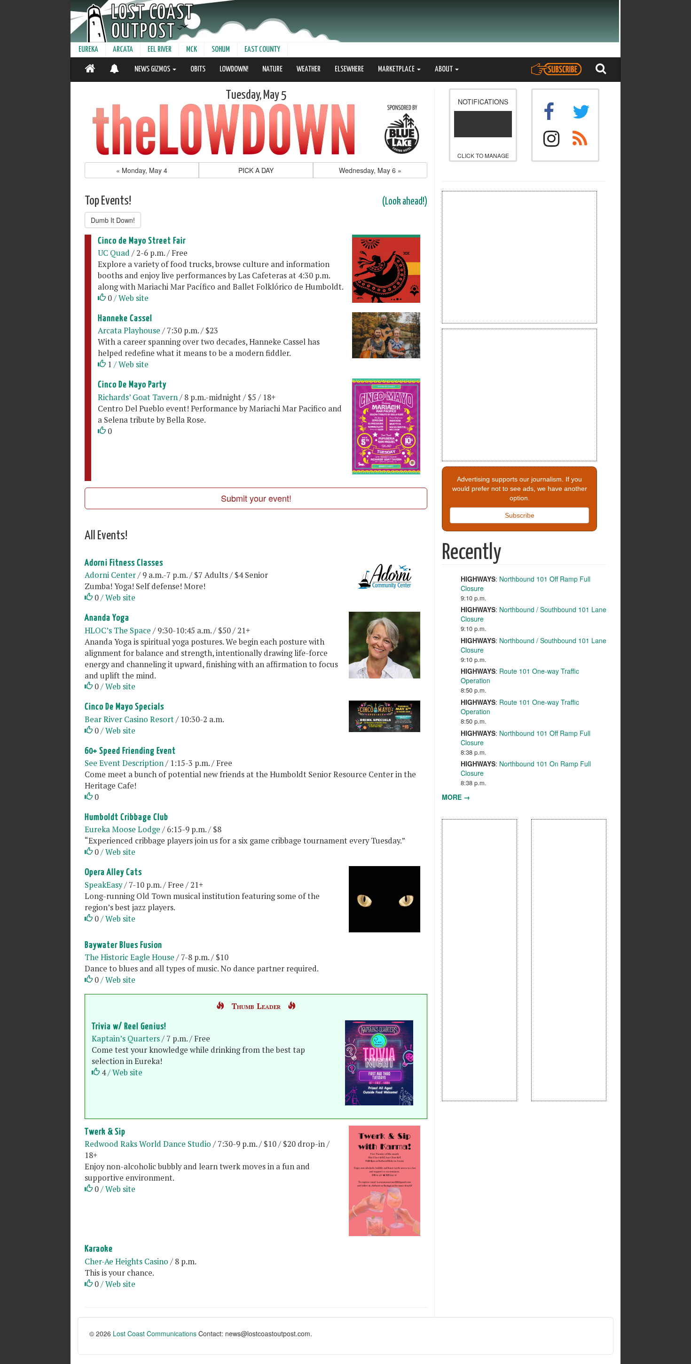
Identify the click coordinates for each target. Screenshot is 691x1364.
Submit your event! (256, 498)
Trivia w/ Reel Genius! (129, 1026)
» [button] (370, 170)
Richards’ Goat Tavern (138, 397)
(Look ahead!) (404, 201)
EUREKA (88, 50)
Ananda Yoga (107, 618)
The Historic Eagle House (129, 957)
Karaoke (99, 1249)
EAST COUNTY (262, 50)
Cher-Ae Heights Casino (126, 1261)
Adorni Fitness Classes (124, 563)
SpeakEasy (103, 885)
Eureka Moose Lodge (122, 829)
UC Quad (114, 253)
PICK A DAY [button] (256, 170)
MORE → (456, 797)
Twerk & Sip (105, 1131)
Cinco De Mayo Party (132, 384)
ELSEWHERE (349, 69)
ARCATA (123, 50)
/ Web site (131, 298)
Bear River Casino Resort (129, 719)
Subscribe (519, 515)
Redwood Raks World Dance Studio (148, 1144)
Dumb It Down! (113, 220)
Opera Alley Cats (113, 872)
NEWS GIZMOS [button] (153, 69)
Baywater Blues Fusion (123, 945)
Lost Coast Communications (154, 1333)
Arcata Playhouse (129, 330)
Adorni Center (110, 575)
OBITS (197, 69)
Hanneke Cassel (125, 318)
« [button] (141, 170)
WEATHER (309, 69)
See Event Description (124, 763)
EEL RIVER (160, 50)
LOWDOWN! (234, 69)
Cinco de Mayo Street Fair (142, 241)
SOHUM (221, 50)
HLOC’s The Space (118, 630)
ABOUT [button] (444, 69)
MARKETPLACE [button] (397, 69)
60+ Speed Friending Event (130, 751)
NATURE (272, 69)
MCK (191, 50)
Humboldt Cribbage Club (126, 817)
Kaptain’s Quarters (126, 1038)
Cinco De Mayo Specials (124, 706)
